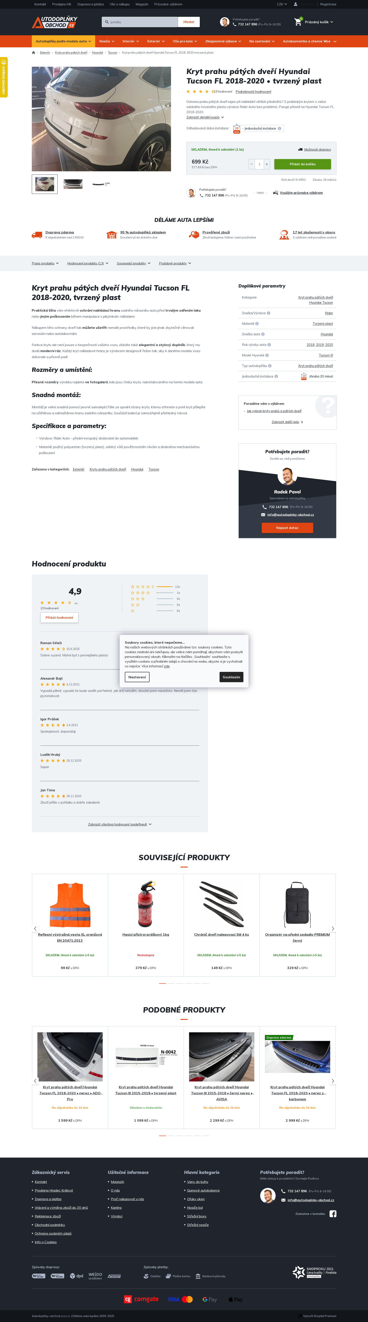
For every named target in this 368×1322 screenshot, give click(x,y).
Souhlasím (231, 677)
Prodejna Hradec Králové (54, 1190)
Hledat (188, 22)
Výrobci (116, 1216)
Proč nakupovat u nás (127, 1199)
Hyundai (327, 334)
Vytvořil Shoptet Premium (319, 1316)
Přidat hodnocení (59, 617)
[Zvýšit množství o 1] (267, 164)
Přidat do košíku (303, 164)
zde (167, 666)
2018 (311, 345)
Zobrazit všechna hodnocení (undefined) (117, 824)
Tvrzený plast (323, 324)
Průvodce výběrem (168, 4)
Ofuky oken (196, 1199)
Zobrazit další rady (285, 422)
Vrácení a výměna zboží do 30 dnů (61, 1207)
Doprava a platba (90, 4)
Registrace (328, 4)
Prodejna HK (61, 4)
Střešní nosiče (198, 1225)
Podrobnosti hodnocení (253, 91)
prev (35, 928)
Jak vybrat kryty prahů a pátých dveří (274, 411)
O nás (115, 1190)
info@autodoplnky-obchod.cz (290, 514)
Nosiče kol (195, 1207)
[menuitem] (63, 41)
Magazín (142, 4)
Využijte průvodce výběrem (301, 193)
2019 (320, 345)
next (333, 928)
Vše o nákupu (120, 4)
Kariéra (116, 1207)
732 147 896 (247, 24)
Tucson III (326, 355)
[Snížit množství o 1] (252, 164)
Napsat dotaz (287, 528)
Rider (329, 313)
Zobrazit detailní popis (203, 117)
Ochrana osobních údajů (53, 1233)
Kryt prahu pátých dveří (315, 366)
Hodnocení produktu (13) (85, 263)
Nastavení (137, 677)
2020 (329, 345)
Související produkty (131, 263)
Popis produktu (43, 263)
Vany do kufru (197, 1182)
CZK (280, 4)
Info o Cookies (46, 1242)
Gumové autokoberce (203, 1190)
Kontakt (40, 4)
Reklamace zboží (48, 1216)
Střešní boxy (197, 1216)
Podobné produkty (173, 263)
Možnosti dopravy (317, 149)
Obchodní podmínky (50, 1225)
